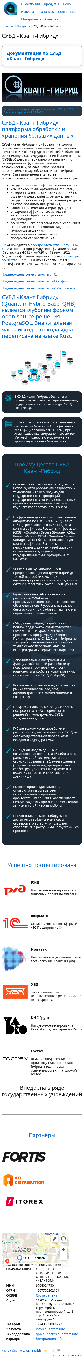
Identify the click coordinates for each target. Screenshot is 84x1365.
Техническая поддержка (56, 11)
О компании (30, 4)
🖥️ (59, 1350)
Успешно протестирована (42, 865)
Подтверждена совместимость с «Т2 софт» (34, 281)
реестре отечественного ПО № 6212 (40, 247)
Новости (27, 11)
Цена (67, 4)
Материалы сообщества (39, 19)
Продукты (51, 4)
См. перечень (46, 1295)
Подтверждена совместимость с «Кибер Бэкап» (38, 288)
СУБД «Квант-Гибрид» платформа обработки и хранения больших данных (38, 129)
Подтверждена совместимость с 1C (29, 274)
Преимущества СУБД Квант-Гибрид (42, 467)
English (36, 1350)
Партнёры (42, 1135)
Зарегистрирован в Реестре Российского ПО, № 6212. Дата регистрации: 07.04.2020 (39, 111)
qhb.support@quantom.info (57, 1334)
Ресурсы (24, 1350)
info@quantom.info (50, 1329)
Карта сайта (10, 1350)
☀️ (46, 1350)
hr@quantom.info (49, 1339)
